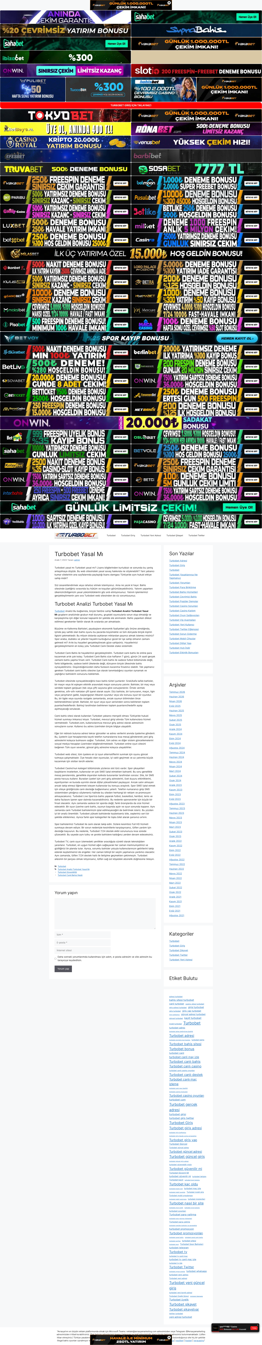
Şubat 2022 (175, 887)
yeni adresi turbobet (180, 1317)
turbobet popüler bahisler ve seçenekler (183, 1225)
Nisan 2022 (175, 878)
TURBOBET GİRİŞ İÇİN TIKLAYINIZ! (131, 105)
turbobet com (177, 1099)
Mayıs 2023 (175, 817)
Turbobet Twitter (196, 535)
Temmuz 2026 (177, 692)
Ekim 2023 (175, 794)
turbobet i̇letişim (199, 1176)
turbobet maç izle (192, 1188)
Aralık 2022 (175, 841)
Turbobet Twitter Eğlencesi (184, 629)
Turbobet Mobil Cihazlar (182, 638)
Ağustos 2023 (177, 803)
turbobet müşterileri (196, 1199)
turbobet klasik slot (176, 1189)
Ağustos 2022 (176, 859)
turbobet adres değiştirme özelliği (181, 1031)
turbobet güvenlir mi (180, 1176)
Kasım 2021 (175, 901)
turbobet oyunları (177, 1211)
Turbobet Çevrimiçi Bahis (183, 596)
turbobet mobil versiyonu (178, 1199)
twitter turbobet (176, 1313)
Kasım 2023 (175, 789)
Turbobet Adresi (178, 560)
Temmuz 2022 (177, 864)
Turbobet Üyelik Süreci (179, 1296)
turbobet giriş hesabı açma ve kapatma (182, 1136)
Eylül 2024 (175, 743)
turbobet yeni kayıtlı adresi (180, 1292)
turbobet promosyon (181, 1229)
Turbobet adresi (181, 1035)
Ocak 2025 (175, 724)
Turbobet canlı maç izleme (183, 1081)
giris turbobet (175, 1011)
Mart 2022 (175, 883)
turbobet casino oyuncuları (178, 1092)
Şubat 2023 (175, 831)
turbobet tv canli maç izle (182, 1259)
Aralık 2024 (175, 729)
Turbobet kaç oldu (183, 1184)
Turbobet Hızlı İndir (179, 648)
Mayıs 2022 (175, 873)
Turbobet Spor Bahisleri (191, 1244)
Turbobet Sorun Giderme (183, 634)
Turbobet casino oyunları (186, 1095)
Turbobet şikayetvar (184, 1309)
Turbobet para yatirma (182, 1214)
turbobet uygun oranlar (177, 1271)
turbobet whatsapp (196, 1271)
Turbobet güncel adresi (185, 1151)
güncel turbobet (176, 1018)
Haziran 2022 (176, 869)
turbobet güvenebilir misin (180, 1164)
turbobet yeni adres (178, 1274)
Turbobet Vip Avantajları (182, 620)
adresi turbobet (176, 996)
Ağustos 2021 (176, 915)
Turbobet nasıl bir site (186, 1203)
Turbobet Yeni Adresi (151, 535)
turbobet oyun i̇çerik (176, 1208)
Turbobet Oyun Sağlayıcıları (184, 615)
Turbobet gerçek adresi (183, 1107)
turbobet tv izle (175, 1263)
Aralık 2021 (175, 896)
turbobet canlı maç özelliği (178, 1088)
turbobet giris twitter (181, 1118)
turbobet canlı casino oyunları (182, 1070)
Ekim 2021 (174, 906)
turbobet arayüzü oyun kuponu (179, 1040)
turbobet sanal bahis (176, 1237)
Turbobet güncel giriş (187, 1156)
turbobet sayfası (175, 1241)
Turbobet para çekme (179, 1222)
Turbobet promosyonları (186, 1233)
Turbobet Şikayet (174, 535)
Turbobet (111, 535)
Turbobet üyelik (179, 1299)
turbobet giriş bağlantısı (177, 1132)
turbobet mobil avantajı (177, 1192)
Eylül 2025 (175, 706)
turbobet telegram (179, 1247)
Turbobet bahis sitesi (185, 1044)
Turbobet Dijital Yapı (180, 643)
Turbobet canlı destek (186, 1075)
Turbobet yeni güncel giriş (187, 1285)
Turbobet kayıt (176, 1180)
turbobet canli (176, 1053)
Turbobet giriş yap (183, 1140)
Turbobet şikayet (182, 1304)
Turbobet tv (178, 1252)
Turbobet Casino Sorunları (183, 606)
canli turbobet (176, 1003)
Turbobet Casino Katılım (182, 610)
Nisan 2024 (175, 766)
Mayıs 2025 (175, 715)
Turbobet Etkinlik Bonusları (183, 652)
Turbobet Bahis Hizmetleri (183, 592)
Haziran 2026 (176, 696)
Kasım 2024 (175, 734)
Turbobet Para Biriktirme (182, 587)
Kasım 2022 (175, 845)
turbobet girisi (177, 1114)
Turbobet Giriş (128, 535)
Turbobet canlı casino (185, 1066)
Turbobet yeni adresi (178, 1278)
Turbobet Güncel (178, 1144)
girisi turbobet (196, 1007)
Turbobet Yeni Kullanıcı (181, 624)
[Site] (65, 183)
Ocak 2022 (175, 892)
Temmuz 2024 (177, 752)
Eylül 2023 (175, 799)
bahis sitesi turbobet (181, 1000)
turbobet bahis (198, 1040)
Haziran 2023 (176, 813)
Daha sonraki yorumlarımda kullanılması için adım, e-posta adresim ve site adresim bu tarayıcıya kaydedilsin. (105, 958)
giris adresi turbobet (178, 1007)
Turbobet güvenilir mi (185, 1169)
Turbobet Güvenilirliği (67, 872)
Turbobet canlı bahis (184, 1061)
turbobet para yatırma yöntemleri (180, 1218)
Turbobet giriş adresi (185, 1128)
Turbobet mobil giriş (195, 1192)
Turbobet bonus (181, 1049)
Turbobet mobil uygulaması (181, 1195)
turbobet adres (177, 1027)
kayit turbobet (192, 1018)
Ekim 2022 (175, 850)
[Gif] (131, 253)
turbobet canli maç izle (184, 1057)
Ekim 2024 (175, 738)
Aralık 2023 (175, 785)
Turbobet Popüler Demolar (183, 601)
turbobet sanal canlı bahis (194, 1237)
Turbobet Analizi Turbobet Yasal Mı (74, 869)
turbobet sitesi (189, 1240)
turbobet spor (174, 1244)
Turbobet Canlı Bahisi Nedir (70, 875)
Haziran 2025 (176, 710)
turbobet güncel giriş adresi (179, 1161)
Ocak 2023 (175, 836)
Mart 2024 (175, 771)
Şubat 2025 (175, 720)
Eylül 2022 (175, 855)
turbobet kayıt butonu (192, 1180)
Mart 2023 (175, 827)
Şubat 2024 (175, 775)
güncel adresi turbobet (193, 1014)
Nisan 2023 (175, 822)
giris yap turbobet (191, 1011)
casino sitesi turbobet (194, 1004)
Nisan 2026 (175, 701)
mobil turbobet (175, 1024)
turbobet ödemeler (196, 1296)
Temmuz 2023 (177, 808)
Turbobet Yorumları (179, 582)
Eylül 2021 (174, 910)
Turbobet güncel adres (179, 1147)
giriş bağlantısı (174, 1015)
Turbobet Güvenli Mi (179, 1173)
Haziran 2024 (176, 757)
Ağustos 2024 (177, 748)
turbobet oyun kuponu (192, 1208)
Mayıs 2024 (175, 761)
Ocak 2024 (175, 780)
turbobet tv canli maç (178, 1256)
